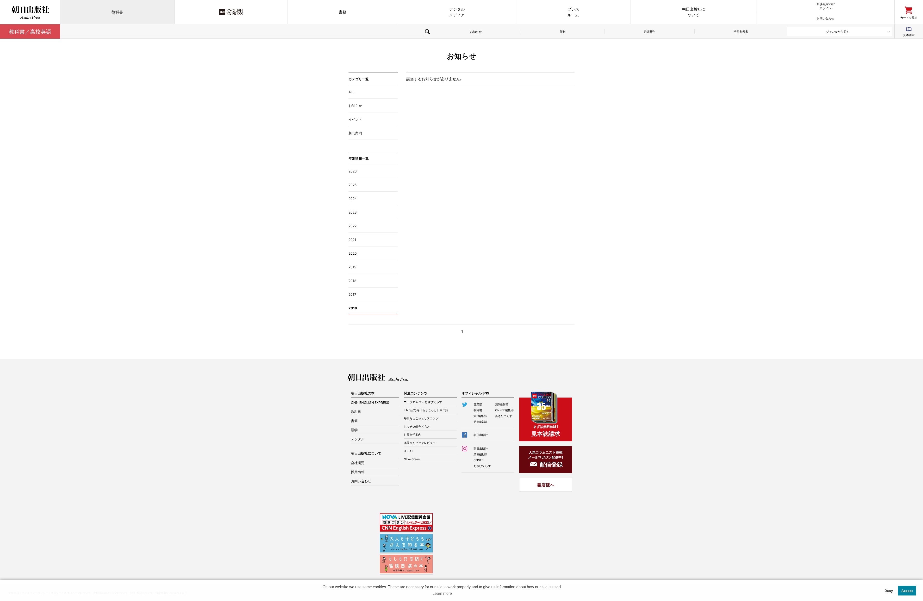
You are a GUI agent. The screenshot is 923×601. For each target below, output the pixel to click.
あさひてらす (503, 416)
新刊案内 (355, 132)
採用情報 (357, 471)
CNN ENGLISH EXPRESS (370, 402)
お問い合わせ (825, 18)
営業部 (478, 404)
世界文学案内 (412, 434)
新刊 (563, 31)
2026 (353, 171)
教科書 (117, 12)
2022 (352, 225)
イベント (355, 119)
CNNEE (478, 460)
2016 (353, 308)
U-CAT (408, 451)
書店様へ (545, 484)
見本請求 (909, 35)
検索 (427, 31)
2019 (352, 266)
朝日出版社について (693, 12)
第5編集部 (501, 404)
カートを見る (908, 17)
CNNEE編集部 (504, 410)
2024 (353, 198)
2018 (352, 280)
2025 (353, 184)
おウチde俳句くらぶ (417, 426)
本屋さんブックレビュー (420, 443)
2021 (352, 239)
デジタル (357, 438)
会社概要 (357, 462)
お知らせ (476, 31)
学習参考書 (741, 31)
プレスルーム (573, 12)
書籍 (342, 12)
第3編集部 (480, 421)
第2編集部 (480, 416)
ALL (352, 91)
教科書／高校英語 (30, 31)
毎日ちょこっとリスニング (421, 418)
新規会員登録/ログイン (826, 6)
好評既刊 (649, 31)
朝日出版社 (30, 12)
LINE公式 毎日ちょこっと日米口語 (426, 410)
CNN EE (231, 12)
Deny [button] (889, 591)
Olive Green (412, 459)
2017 (352, 294)
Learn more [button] (442, 593)
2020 (353, 253)
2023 (353, 212)
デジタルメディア (457, 12)
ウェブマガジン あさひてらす (423, 402)
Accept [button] (907, 591)
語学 (354, 429)
